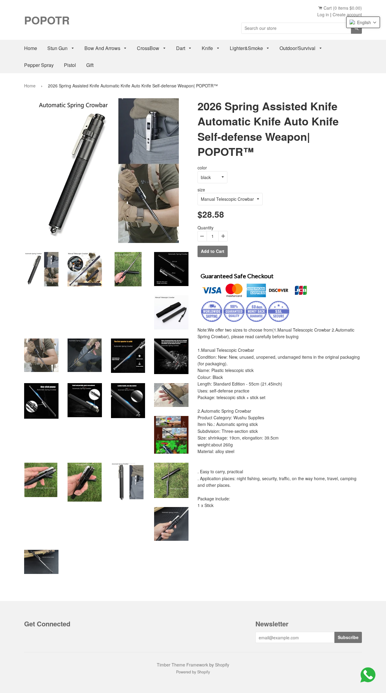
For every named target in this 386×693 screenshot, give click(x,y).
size (201, 190)
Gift (89, 64)
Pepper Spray (39, 64)
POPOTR (47, 19)
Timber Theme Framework (182, 665)
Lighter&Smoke (247, 48)
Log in (323, 14)
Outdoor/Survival (298, 48)
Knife (208, 48)
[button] (363, 22)
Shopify (222, 665)
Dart (181, 48)
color (202, 168)
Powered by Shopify (193, 672)
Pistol (70, 64)
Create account (347, 14)
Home (30, 48)
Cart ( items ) (342, 8)
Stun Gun (58, 48)
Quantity (206, 228)
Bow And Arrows (103, 48)
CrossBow (148, 48)
